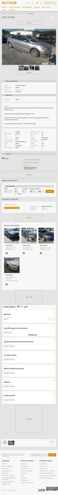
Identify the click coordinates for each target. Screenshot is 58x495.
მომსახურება (43, 468)
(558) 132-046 (44, 209)
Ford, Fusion (9, 245)
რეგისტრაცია (24, 480)
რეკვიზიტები (43, 463)
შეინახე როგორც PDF (30, 162)
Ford (21, 13)
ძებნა (22, 475)
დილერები (24, 473)
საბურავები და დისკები (46, 478)
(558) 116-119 (18, 89)
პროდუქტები (11, 10)
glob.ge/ (43, 208)
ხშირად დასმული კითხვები (47, 471)
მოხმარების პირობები (8, 475)
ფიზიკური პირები (26, 468)
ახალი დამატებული (14, 7)
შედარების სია (53, 488)
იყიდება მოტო (6, 484)
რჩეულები (37, 7)
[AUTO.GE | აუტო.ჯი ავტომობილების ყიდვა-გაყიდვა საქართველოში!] (9, 3)
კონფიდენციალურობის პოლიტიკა (8, 478)
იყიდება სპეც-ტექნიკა (27, 471)
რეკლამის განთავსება (27, 482)
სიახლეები (5, 473)
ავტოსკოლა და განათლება (47, 475)
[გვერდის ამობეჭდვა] (55, 17)
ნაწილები (23, 463)
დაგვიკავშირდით (27, 7)
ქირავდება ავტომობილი (47, 473)
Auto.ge (13, 490)
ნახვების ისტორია (52, 442)
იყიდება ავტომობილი (13, 13)
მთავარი (4, 7)
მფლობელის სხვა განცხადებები (12, 207)
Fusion (24, 13)
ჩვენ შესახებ (5, 468)
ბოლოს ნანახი (46, 7)
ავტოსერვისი (24, 466)
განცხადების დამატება (50, 2)
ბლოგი (4, 10)
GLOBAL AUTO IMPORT (10, 204)
